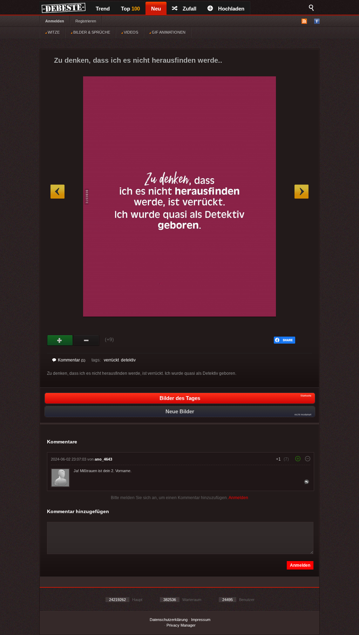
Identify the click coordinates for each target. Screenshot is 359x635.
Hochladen (231, 9)
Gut (60, 340)
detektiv (128, 360)
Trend (103, 9)
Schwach (86, 340)
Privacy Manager (181, 625)
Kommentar (71, 360)
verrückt (111, 360)
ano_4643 (103, 459)
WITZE (53, 32)
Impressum (200, 619)
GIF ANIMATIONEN (168, 32)
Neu (156, 9)
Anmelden (54, 21)
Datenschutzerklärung (169, 619)
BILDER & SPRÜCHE (91, 32)
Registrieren (85, 21)
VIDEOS (130, 32)
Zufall (189, 9)
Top (130, 9)
